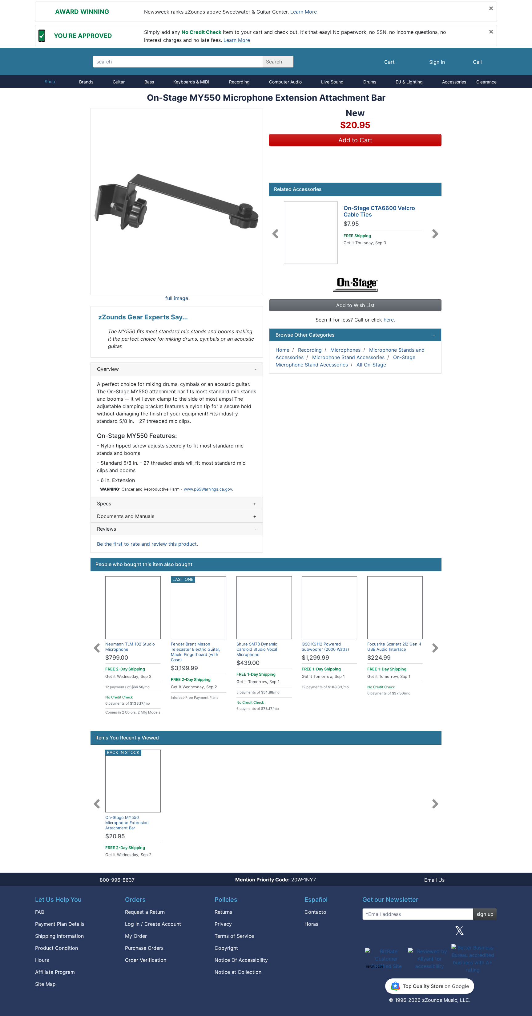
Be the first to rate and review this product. (147, 544)
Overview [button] (176, 368)
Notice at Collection (238, 972)
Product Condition (56, 948)
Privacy (223, 924)
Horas (311, 924)
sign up (485, 914)
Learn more (303, 12)
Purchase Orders (144, 948)
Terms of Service (234, 936)
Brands (86, 81)
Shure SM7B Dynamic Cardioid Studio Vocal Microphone (256, 649)
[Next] (435, 230)
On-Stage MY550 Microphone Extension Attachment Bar (127, 822)
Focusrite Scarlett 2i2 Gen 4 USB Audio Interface (394, 647)
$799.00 (116, 657)
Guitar (119, 81)
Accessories (454, 81)
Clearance (486, 81)
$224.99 (379, 657)
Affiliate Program (55, 972)
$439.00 (248, 663)
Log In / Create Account (153, 924)
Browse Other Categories (355, 334)
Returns (223, 912)
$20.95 (115, 836)
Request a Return (145, 912)
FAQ (39, 912)
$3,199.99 (184, 668)
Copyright (226, 948)
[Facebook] (399, 933)
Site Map (45, 984)
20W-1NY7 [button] (275, 879)
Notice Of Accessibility (241, 960)
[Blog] (369, 933)
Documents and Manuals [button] (176, 516)
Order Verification (145, 960)
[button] (177, 201)
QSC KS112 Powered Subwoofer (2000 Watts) (325, 647)
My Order (136, 936)
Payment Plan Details (59, 924)
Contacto (315, 912)
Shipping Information (59, 936)
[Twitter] (459, 933)
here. (389, 320)
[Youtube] (489, 933)
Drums (369, 81)
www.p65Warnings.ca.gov (208, 489)
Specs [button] (176, 503)
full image (176, 298)
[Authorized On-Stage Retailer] (355, 284)
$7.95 (351, 224)
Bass (149, 81)
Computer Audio (285, 81)
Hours (42, 960)
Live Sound (332, 81)
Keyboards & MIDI (191, 81)
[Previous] (275, 230)
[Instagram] (429, 933)
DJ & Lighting (409, 81)
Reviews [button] (176, 528)
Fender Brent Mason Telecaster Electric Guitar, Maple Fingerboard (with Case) (195, 652)
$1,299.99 (315, 657)
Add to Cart (355, 140)
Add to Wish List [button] (355, 305)
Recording (239, 81)
